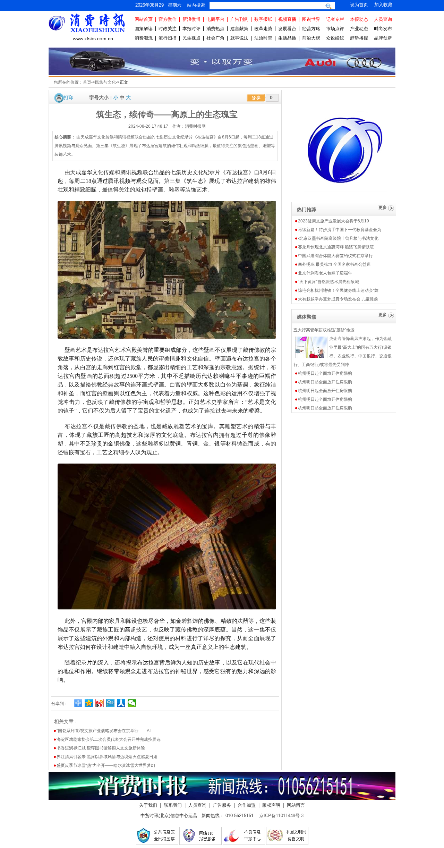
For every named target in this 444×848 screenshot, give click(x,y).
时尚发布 (383, 28)
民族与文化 (105, 82)
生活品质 (287, 38)
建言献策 (239, 28)
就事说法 (239, 38)
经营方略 (311, 28)
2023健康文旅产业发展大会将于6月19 (333, 221)
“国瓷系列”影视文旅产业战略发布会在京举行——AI (104, 730)
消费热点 (215, 28)
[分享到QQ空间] (89, 703)
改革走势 (263, 28)
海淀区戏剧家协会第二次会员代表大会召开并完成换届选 (109, 739)
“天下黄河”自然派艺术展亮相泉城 (328, 281)
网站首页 (144, 19)
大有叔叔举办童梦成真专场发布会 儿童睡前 (338, 299)
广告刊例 (239, 19)
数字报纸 (263, 19)
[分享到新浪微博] (99, 703)
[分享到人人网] (121, 703)
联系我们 (173, 805)
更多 (382, 207)
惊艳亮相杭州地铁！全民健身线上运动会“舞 (338, 290)
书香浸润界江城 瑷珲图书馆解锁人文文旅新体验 (101, 748)
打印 (69, 97)
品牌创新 (383, 38)
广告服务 (222, 805)
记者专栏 (335, 19)
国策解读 (144, 28)
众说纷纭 (335, 38)
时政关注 (168, 28)
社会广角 (215, 38)
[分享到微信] (132, 703)
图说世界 (311, 19)
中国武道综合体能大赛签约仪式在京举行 (335, 255)
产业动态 (359, 28)
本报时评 (191, 28)
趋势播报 (359, 38)
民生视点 (191, 38)
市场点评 (335, 28)
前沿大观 (311, 38)
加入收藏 (383, 4)
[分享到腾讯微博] (110, 703)
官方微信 (168, 19)
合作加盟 (247, 805)
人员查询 (383, 19)
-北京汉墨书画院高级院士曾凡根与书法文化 (338, 238)
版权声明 (271, 805)
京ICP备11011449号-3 (281, 815)
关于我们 (148, 805)
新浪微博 (191, 19)
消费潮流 (144, 38)
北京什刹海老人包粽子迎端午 (325, 273)
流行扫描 (168, 38)
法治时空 (263, 38)
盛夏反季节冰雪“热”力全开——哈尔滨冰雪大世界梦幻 (106, 765)
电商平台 (215, 19)
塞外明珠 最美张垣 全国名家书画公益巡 (334, 264)
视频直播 (287, 19)
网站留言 (296, 805)
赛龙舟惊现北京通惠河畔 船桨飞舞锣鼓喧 (336, 247)
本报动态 (359, 19)
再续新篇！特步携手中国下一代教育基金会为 (339, 229)
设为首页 (359, 4)
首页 (87, 82)
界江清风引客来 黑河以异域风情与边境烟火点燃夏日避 (107, 756)
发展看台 (287, 28)
